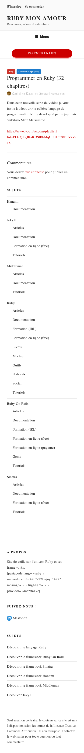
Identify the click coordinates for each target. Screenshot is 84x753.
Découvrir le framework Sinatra (30, 666)
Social (17, 383)
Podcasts (19, 374)
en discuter (41, 93)
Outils (17, 365)
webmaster (17, 736)
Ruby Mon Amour (37, 18)
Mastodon (19, 617)
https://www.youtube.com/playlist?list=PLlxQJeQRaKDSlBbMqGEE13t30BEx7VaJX (41, 137)
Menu (44, 37)
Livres (17, 346)
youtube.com (57, 93)
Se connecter (34, 6)
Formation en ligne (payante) (34, 447)
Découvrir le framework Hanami (30, 675)
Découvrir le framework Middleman (33, 685)
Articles (18, 227)
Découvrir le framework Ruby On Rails (35, 656)
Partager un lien (42, 53)
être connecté (34, 171)
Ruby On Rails (17, 403)
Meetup (18, 356)
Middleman (15, 265)
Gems (17, 456)
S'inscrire (14, 6)
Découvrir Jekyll (19, 694)
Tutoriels (19, 254)
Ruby (11, 71)
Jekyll (11, 220)
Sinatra (12, 476)
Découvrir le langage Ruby (26, 647)
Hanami (12, 201)
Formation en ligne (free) (28, 71)
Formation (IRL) (24, 328)
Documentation (24, 208)
